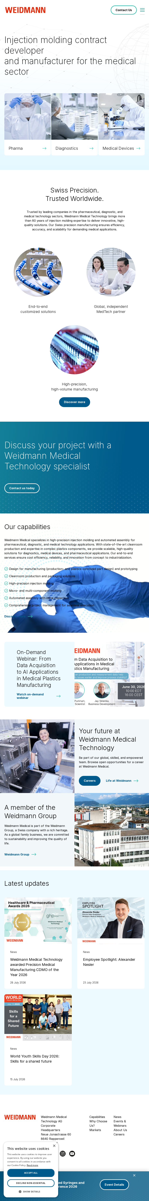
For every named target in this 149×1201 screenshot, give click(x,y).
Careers (90, 780)
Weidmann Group (16, 854)
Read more (32, 1165)
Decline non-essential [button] (30, 1183)
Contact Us (124, 10)
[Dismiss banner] (134, 1175)
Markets (95, 1130)
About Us (120, 1130)
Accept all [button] (31, 1172)
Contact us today (22, 488)
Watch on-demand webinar (30, 696)
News (117, 1117)
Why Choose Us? (98, 1123)
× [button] (54, 1146)
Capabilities (97, 1117)
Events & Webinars (120, 1123)
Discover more (74, 402)
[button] (31, 1191)
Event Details (114, 1184)
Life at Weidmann (118, 780)
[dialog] (31, 1169)
